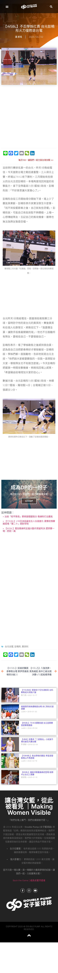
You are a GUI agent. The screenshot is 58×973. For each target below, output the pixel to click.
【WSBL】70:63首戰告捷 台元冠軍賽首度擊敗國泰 (37, 724)
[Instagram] (29, 890)
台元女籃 (9, 646)
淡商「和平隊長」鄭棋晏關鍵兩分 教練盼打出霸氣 (28, 516)
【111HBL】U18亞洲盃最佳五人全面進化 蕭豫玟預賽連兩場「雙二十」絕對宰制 (29, 522)
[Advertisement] (29, 116)
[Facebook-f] (23, 890)
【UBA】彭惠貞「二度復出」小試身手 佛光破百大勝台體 (38, 740)
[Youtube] (35, 890)
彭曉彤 (17, 646)
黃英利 (25, 646)
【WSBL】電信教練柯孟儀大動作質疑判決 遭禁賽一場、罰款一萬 (28, 529)
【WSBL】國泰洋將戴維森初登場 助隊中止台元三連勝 (37, 773)
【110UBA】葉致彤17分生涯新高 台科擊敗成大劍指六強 (37, 691)
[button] (7, 6)
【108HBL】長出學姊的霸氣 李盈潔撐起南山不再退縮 (37, 756)
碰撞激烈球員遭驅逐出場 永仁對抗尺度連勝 (37, 707)
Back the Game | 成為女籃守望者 (29, 880)
